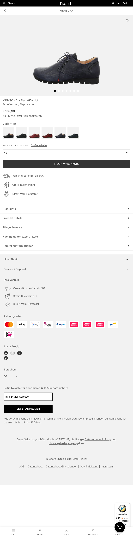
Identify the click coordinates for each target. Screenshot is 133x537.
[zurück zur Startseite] (65, 3)
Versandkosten (32, 115)
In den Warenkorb (66, 163)
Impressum (107, 466)
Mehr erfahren (32, 422)
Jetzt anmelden (28, 408)
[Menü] (128, 505)
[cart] (119, 527)
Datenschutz (35, 466)
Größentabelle (39, 145)
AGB (22, 466)
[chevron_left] (5, 10)
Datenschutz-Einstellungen (61, 466)
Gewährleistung (89, 466)
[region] (66, 55)
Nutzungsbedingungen (62, 443)
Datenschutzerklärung (98, 439)
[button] (121, 3)
